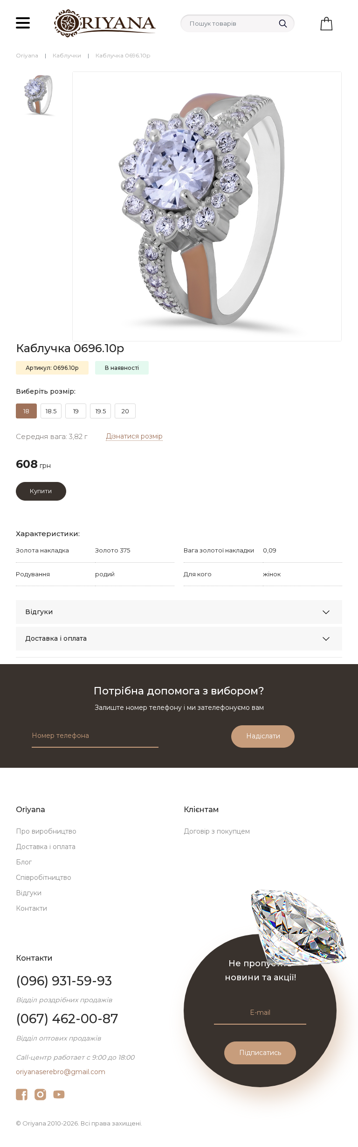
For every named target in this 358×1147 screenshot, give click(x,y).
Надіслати (263, 736)
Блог (24, 862)
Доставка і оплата (56, 638)
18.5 (51, 411)
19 (76, 411)
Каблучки (67, 55)
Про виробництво (46, 831)
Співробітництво (43, 877)
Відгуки (39, 612)
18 (26, 411)
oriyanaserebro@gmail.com (60, 1072)
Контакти (31, 908)
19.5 (101, 411)
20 (125, 411)
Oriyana (27, 55)
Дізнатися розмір (134, 436)
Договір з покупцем (217, 831)
